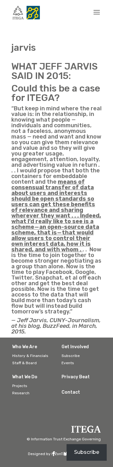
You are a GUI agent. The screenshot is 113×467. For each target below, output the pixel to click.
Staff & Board (24, 363)
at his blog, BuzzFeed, (41, 326)
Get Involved (75, 346)
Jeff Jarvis (32, 320)
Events (68, 363)
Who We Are (24, 346)
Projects (19, 386)
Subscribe (71, 356)
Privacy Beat (76, 377)
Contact (71, 392)
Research (21, 393)
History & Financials (30, 356)
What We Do (24, 377)
